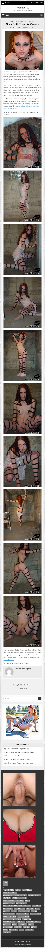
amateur (6, 898)
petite (22, 663)
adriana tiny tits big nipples (14, 895)
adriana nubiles (9, 893)
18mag (18, 890)
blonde (6, 911)
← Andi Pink (22, 688)
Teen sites (29, 21)
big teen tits (19, 908)
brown (34, 911)
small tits (13, 930)
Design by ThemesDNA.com (22, 944)
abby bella (27, 890)
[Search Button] (41, 15)
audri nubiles (8, 903)
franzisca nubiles (33, 922)
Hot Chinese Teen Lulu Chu (12, 756)
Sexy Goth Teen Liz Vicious (22, 24)
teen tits (29, 930)
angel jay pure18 (19, 898)
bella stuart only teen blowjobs (17, 906)
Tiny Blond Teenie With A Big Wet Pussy (16, 748)
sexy (5, 930)
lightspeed (7, 927)
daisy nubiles (23, 916)
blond (37, 908)
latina (31, 924)
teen (21, 930)
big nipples (7, 908)
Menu (7, 3)
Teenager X (22, 7)
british (14, 911)
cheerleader (35, 914)
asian (27, 900)
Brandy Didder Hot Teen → (22, 685)
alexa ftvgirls (34, 895)
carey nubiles (22, 914)
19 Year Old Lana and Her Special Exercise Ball (18, 752)
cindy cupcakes (9, 916)
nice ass (17, 927)
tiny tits (27, 663)
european (27, 919)
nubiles (26, 927)
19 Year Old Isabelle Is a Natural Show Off (16, 759)
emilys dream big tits (12, 919)
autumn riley (21, 903)
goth (11, 663)
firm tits (20, 922)
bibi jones (37, 906)
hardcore (16, 663)
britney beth (24, 911)
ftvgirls (6, 924)
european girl (9, 922)
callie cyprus (9, 914)
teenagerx (16, 27)
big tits (30, 908)
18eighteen (9, 890)
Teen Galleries (18, 21)
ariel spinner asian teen (13, 900)
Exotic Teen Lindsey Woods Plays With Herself (18, 763)
